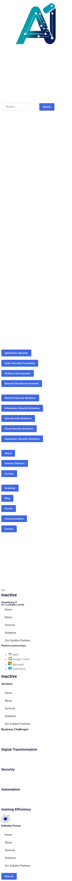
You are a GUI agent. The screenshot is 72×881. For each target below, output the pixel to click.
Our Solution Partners (17, 640)
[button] (9, 876)
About (8, 617)
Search (47, 106)
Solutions (10, 632)
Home (8, 609)
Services (10, 625)
